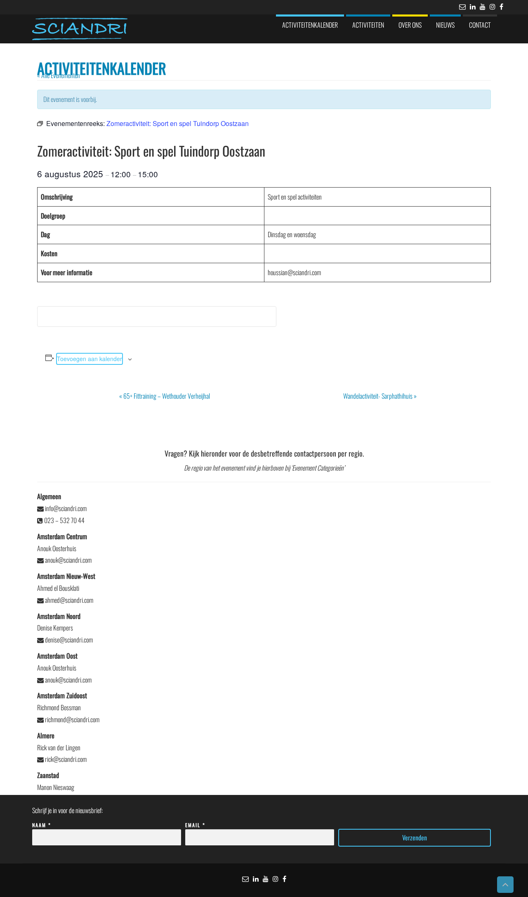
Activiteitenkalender (310, 25)
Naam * (41, 824)
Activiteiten (368, 25)
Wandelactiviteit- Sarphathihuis (380, 396)
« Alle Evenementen (58, 75)
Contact (480, 25)
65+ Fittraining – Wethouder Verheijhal (164, 396)
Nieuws (445, 25)
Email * (195, 824)
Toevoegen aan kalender (89, 359)
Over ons (410, 25)
